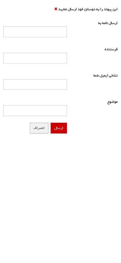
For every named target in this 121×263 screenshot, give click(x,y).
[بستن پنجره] (55, 9)
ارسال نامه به (106, 23)
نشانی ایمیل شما (104, 75)
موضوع (111, 102)
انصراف (39, 128)
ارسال (58, 128)
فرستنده (110, 49)
